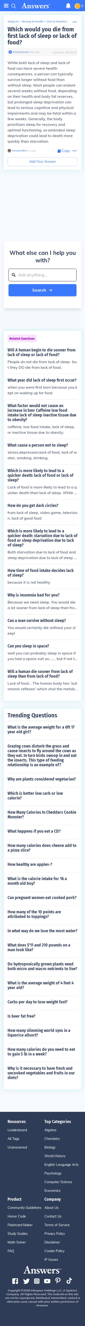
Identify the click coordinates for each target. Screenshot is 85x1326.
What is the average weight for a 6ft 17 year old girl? (41, 729)
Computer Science (58, 1182)
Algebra (50, 1130)
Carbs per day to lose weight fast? (38, 1001)
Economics (52, 1191)
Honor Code (17, 1216)
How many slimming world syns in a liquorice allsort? (39, 1033)
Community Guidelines (24, 1208)
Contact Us (52, 1216)
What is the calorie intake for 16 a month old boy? (37, 881)
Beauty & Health (32, 21)
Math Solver (17, 1242)
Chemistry (52, 1139)
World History (54, 1156)
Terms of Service (57, 1225)
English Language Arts (61, 1165)
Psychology (52, 1173)
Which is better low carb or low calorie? (35, 796)
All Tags (13, 1139)
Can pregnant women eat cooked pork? (42, 897)
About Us (51, 1208)
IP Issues (51, 1259)
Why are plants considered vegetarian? (42, 779)
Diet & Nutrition (57, 21)
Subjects (13, 21)
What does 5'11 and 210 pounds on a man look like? (39, 947)
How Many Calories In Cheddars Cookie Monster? (42, 815)
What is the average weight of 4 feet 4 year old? (41, 985)
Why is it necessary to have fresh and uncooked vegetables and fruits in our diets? (41, 1073)
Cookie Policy (54, 1251)
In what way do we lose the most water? (42, 930)
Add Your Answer (42, 161)
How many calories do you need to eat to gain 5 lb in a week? (41, 1052)
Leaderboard (17, 1130)
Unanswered (17, 1147)
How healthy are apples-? (30, 864)
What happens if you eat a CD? (34, 831)
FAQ (11, 1251)
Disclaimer (52, 1242)
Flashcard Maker (20, 1225)
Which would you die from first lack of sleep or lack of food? (42, 36)
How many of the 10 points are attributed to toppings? (34, 914)
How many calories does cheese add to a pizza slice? (42, 848)
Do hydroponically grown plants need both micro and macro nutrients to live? (42, 966)
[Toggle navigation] (6, 5)
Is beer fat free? (21, 1016)
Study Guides (18, 1234)
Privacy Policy (54, 1234)
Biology (49, 1147)
